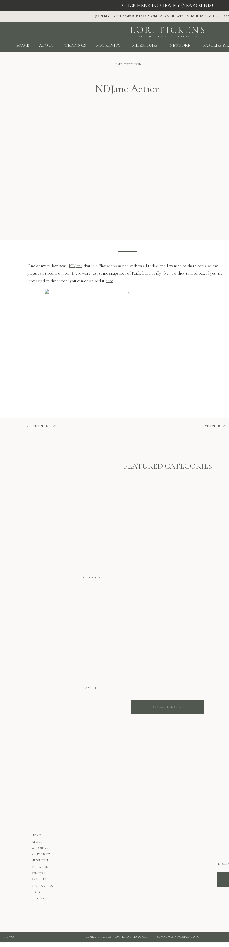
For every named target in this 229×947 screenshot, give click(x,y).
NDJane (75, 265)
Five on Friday (43, 426)
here (109, 280)
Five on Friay (214, 426)
